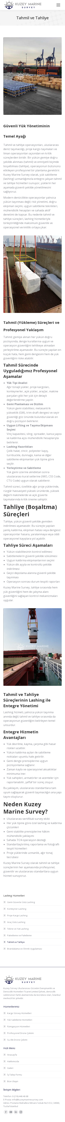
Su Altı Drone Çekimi (17, 1039)
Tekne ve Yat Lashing (17, 928)
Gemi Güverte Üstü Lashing (21, 902)
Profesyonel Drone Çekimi (20, 1033)
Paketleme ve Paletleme (19, 935)
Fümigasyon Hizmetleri (18, 1026)
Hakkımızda (13, 1061)
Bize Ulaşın (12, 1081)
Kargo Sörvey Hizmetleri (19, 1013)
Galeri (10, 1067)
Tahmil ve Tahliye (16, 942)
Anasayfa (12, 1054)
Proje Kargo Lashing (17, 915)
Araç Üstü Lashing (16, 922)
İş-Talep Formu (14, 1074)
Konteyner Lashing (16, 908)
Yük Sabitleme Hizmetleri (19, 1019)
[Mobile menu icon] (58, 5)
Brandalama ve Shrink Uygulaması (24, 948)
